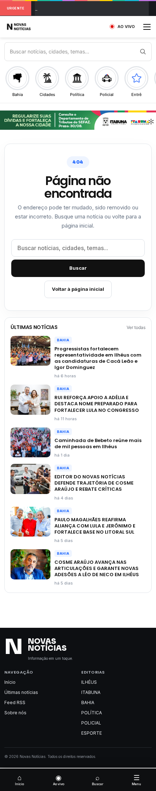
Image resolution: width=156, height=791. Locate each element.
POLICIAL (91, 723)
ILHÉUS (89, 682)
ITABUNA (90, 692)
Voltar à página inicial (78, 289)
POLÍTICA (91, 712)
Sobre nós (15, 712)
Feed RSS (14, 702)
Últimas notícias (21, 692)
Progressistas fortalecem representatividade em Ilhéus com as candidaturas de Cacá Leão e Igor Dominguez (97, 358)
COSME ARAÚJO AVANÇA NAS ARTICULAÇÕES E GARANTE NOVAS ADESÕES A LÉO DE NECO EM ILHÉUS (96, 568)
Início (10, 682)
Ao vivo (58, 780)
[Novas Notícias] (27, 26)
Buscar (78, 268)
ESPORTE (91, 733)
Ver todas (136, 327)
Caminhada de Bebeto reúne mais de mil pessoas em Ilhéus (97, 443)
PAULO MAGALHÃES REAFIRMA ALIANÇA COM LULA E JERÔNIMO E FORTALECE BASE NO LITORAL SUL (94, 525)
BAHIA (63, 340)
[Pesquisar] (142, 52)
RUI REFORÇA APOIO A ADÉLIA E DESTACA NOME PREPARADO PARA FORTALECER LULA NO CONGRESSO (96, 403)
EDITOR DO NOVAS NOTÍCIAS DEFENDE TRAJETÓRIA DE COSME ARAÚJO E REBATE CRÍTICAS (94, 483)
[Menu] (147, 29)
